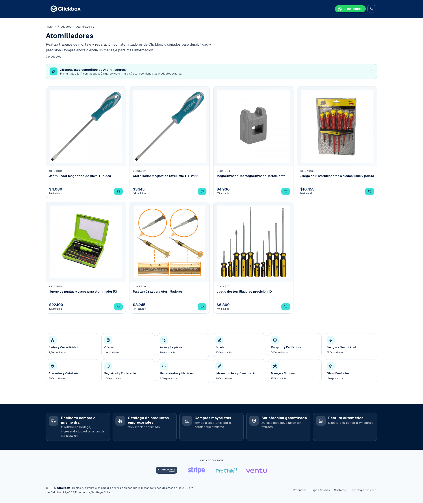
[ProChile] (226, 470)
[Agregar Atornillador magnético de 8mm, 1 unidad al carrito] (118, 191)
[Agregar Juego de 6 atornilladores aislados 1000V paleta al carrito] (369, 191)
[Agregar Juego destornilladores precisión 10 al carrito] (285, 306)
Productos (64, 26)
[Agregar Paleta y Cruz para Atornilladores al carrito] (202, 306)
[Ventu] (256, 470)
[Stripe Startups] (196, 470)
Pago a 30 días (320, 490)
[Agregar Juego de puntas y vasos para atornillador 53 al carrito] (118, 306)
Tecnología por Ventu (363, 490)
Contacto (340, 490)
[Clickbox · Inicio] (65, 8)
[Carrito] (371, 9)
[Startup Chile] (166, 470)
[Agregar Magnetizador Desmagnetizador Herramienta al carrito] (285, 191)
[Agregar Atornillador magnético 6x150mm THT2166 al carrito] (202, 191)
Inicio (49, 26)
